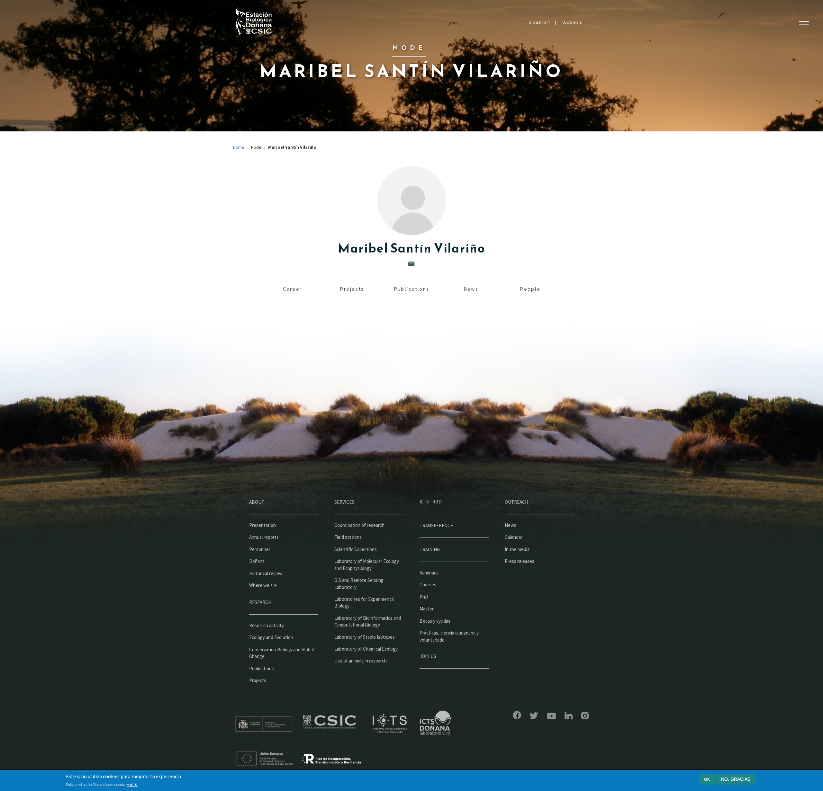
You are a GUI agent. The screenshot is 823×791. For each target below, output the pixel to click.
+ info (132, 784)
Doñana (257, 561)
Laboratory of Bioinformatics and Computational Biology (367, 621)
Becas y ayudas (435, 621)
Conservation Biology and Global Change (281, 652)
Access (573, 22)
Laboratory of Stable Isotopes (364, 637)
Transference (436, 525)
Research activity (266, 625)
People (530, 289)
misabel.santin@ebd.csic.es (411, 264)
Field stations (348, 537)
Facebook (517, 715)
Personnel (259, 549)
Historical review (266, 573)
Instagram (585, 715)
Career (292, 289)
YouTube (551, 716)
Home (238, 147)
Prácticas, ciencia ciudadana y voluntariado (449, 636)
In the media (517, 549)
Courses (428, 585)
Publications (411, 289)
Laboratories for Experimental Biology (364, 602)
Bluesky (534, 715)
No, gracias (735, 779)
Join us (428, 656)
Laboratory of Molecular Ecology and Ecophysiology (366, 564)
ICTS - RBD (431, 502)
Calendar (513, 537)
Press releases (519, 561)
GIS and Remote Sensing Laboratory (359, 583)
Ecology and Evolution (271, 637)
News (471, 289)
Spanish (540, 22)
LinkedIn (569, 715)
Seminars (429, 573)
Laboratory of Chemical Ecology (366, 649)
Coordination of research (359, 525)
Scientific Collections (355, 549)
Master (427, 609)
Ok (707, 779)
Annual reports (264, 537)
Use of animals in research (360, 661)
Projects (352, 289)
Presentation (262, 525)
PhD (424, 597)
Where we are (263, 585)
